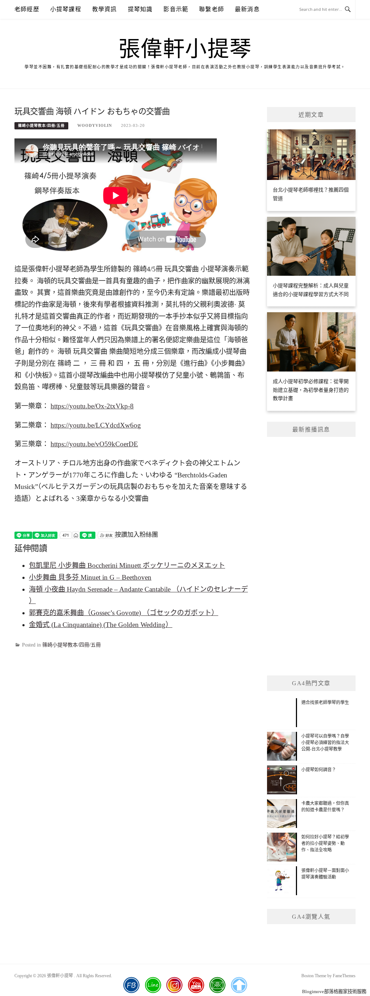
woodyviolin (94, 125)
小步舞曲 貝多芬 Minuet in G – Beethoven (90, 577)
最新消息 (247, 9)
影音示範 (175, 9)
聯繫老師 (211, 9)
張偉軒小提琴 (185, 49)
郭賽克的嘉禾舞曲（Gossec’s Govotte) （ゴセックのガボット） (123, 613)
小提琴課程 (65, 9)
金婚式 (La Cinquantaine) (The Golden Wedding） (100, 624)
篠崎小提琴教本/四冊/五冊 (41, 126)
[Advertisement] (311, 556)
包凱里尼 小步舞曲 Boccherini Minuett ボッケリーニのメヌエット (127, 565)
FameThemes (344, 975)
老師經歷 (26, 9)
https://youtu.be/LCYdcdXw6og (96, 425)
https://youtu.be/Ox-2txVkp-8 (92, 406)
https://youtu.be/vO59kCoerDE (94, 444)
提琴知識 (140, 9)
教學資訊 (104, 9)
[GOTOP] (239, 985)
